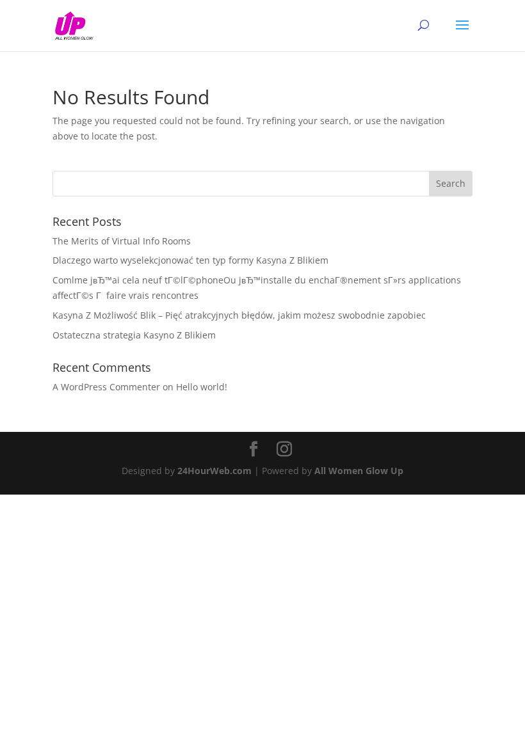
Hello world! (201, 387)
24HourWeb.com (214, 471)
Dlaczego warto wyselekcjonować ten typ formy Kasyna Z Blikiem (190, 260)
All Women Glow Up (358, 471)
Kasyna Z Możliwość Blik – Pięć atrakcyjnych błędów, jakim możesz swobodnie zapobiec (239, 315)
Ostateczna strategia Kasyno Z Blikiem (134, 335)
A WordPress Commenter (106, 387)
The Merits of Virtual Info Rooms (121, 241)
